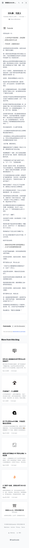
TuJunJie (10, 28)
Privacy (18, 527)
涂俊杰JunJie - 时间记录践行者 (10, 3)
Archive (13, 527)
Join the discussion (19, 326)
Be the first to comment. (19, 332)
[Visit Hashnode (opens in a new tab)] (14, 539)
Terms (23, 527)
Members (6, 527)
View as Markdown (15, 19)
